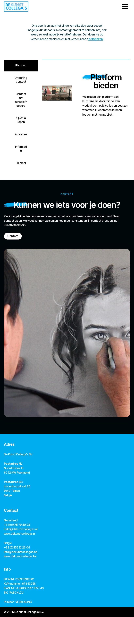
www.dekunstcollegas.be (20, 556)
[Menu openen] (125, 6)
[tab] (21, 65)
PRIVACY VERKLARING (18, 602)
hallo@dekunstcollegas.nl (21, 529)
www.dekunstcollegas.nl (19, 533)
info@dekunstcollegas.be (20, 552)
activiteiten (95, 39)
